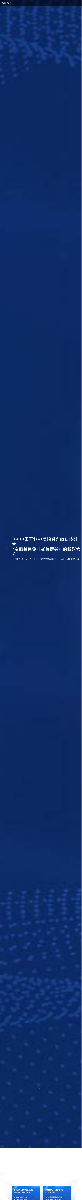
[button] (36, 1117)
